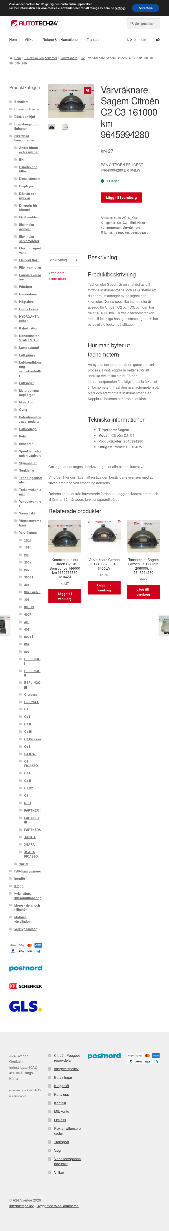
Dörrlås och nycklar (28, 195)
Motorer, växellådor (22, 919)
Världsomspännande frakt (67, 1161)
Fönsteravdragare (30, 277)
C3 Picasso (32, 739)
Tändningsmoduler (30, 480)
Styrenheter (28, 463)
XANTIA (30, 837)
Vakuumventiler (30, 503)
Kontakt (60, 1102)
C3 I (126, 222)
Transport (94, 39)
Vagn (58, 1150)
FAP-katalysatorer (27, 871)
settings (120, 8)
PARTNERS (32, 829)
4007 (27, 614)
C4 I (27, 746)
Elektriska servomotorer (29, 238)
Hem (13, 39)
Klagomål (61, 1085)
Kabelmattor (28, 328)
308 (26, 599)
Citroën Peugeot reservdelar (67, 1058)
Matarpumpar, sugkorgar (29, 392)
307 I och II (32, 592)
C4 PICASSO (31, 763)
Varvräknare (69, 58)
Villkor (30, 39)
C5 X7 (28, 788)
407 (26, 629)
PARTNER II (32, 810)
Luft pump (27, 355)
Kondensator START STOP (29, 337)
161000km (121, 232)
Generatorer (28, 294)
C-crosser (31, 694)
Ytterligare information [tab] (57, 275)
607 (26, 644)
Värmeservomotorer (30, 522)
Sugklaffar (26, 470)
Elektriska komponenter (40, 58)
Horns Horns (28, 309)
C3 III (28, 731)
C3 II (27, 724)
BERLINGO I (32, 661)
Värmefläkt (27, 513)
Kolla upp (61, 1094)
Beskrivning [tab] (57, 259)
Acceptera (146, 8)
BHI (21, 159)
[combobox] (143, 23)
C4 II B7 (30, 754)
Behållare (21, 101)
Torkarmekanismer (30, 491)
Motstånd (26, 402)
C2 (83, 58)
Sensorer (26, 443)
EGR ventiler (28, 217)
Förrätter (25, 286)
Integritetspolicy (66, 1068)
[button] (87, 90)
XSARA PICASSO (31, 854)
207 (26, 569)
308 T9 (29, 607)
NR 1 (27, 803)
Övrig (23, 409)
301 (26, 584)
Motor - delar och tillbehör (27, 907)
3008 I (28, 577)
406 (26, 622)
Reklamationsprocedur (67, 1131)
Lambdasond (29, 347)
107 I (27, 547)
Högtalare (26, 301)
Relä (22, 436)
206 (26, 554)
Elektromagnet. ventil (30, 250)
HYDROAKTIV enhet (29, 318)
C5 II (27, 780)
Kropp (19, 886)
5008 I (28, 636)
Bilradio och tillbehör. (28, 169)
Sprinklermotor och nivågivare (30, 453)
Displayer (26, 186)
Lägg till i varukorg (121, 197)
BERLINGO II (32, 673)
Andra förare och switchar (29, 149)
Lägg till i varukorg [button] (65, 596)
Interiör (19, 878)
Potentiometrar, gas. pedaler (30, 419)
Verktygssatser (25, 929)
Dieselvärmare (29, 178)
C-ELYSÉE (31, 702)
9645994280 (139, 232)
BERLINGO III (32, 684)
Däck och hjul (24, 116)
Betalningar (63, 1077)
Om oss (60, 1119)
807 (26, 651)
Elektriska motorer (26, 226)
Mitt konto (61, 1111)
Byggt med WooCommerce (58, 1205)
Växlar (23, 864)
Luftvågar (26, 383)
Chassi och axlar (26, 109)
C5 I (27, 773)
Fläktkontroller (30, 267)
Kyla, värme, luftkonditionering (28, 895)
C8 (26, 795)
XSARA (29, 844)
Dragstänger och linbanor (26, 126)
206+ (27, 562)
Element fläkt (29, 260)
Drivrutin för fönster (28, 207)
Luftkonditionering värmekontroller (30, 368)
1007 (27, 540)
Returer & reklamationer (60, 39)
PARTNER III (31, 820)
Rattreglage (28, 429)
